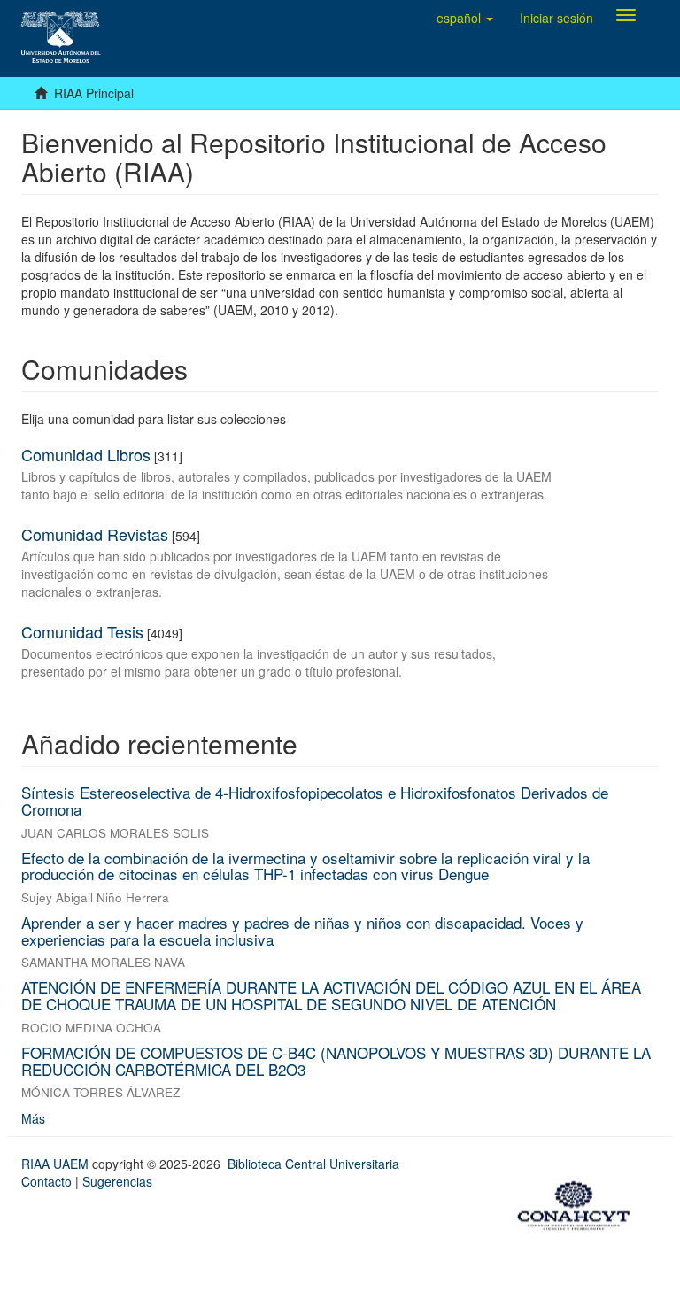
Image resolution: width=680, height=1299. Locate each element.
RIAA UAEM (56, 1163)
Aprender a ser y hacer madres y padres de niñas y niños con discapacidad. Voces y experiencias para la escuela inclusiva (302, 930)
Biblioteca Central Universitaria (313, 1163)
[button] (464, 17)
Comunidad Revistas (94, 533)
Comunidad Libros (86, 454)
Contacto (46, 1181)
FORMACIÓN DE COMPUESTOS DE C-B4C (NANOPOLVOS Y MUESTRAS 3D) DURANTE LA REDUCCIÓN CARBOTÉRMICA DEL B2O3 (336, 1060)
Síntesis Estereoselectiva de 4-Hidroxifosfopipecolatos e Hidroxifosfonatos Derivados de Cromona (314, 800)
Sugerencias (117, 1181)
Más (33, 1118)
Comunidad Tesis (82, 631)
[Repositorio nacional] (579, 1202)
